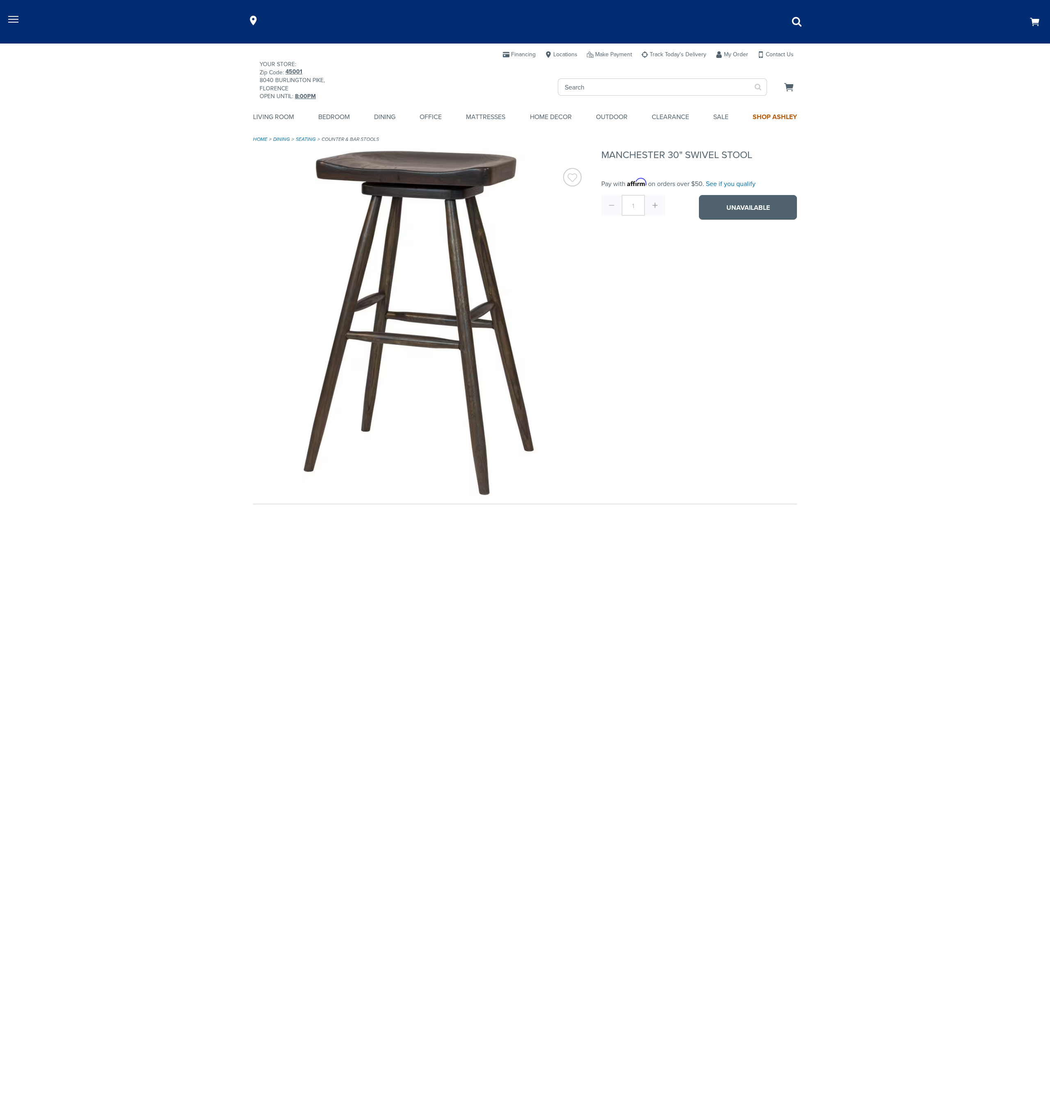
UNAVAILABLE (748, 207)
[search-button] (758, 87)
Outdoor (612, 117)
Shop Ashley (775, 117)
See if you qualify (731, 183)
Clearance (670, 117)
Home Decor (551, 117)
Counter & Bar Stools (350, 139)
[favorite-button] (572, 178)
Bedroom (334, 117)
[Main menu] (14, 20)
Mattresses (485, 117)
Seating (306, 139)
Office (431, 117)
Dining (384, 117)
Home (260, 139)
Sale (720, 117)
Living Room (273, 117)
